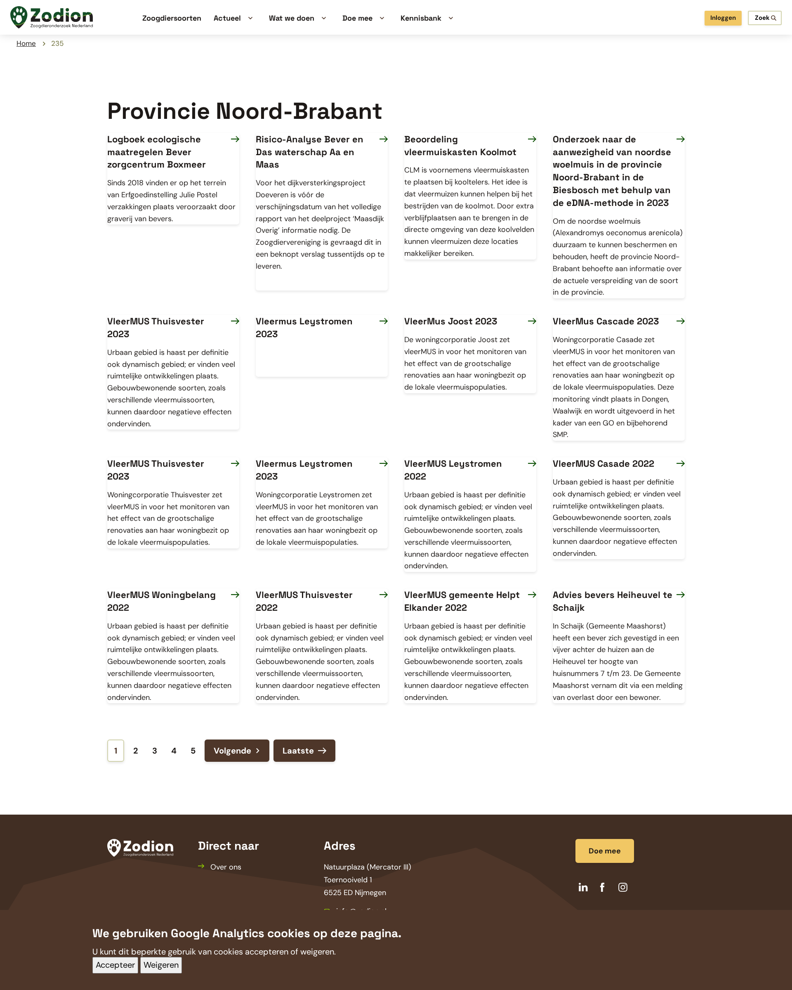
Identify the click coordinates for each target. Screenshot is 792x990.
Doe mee (605, 851)
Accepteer (115, 965)
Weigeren (161, 965)
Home (26, 43)
